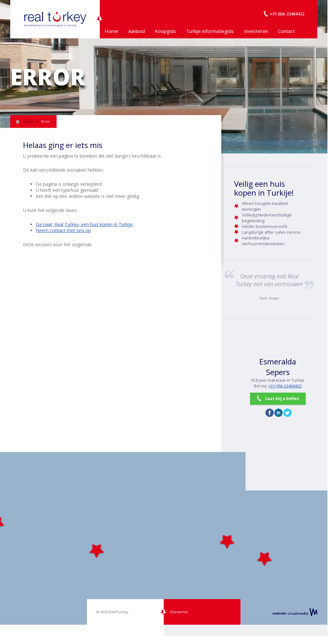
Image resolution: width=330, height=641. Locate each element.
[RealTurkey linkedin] (278, 413)
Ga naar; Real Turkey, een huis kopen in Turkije (84, 224)
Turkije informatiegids (210, 31)
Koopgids (165, 31)
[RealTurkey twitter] (287, 413)
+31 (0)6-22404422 (285, 386)
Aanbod (136, 31)
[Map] (163, 538)
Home (111, 31)
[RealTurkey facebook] (269, 413)
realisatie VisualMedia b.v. (295, 612)
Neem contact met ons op (63, 230)
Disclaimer (179, 611)
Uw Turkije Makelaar (55, 19)
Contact (286, 31)
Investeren (256, 31)
